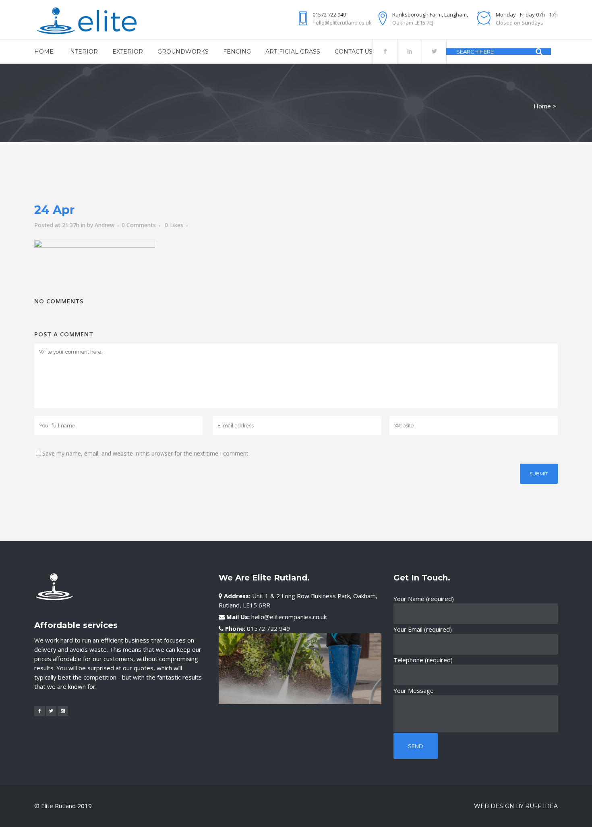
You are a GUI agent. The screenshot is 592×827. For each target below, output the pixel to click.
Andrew (104, 225)
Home (542, 106)
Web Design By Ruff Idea (516, 806)
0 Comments (139, 225)
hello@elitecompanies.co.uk (289, 617)
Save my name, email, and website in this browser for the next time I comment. (146, 453)
